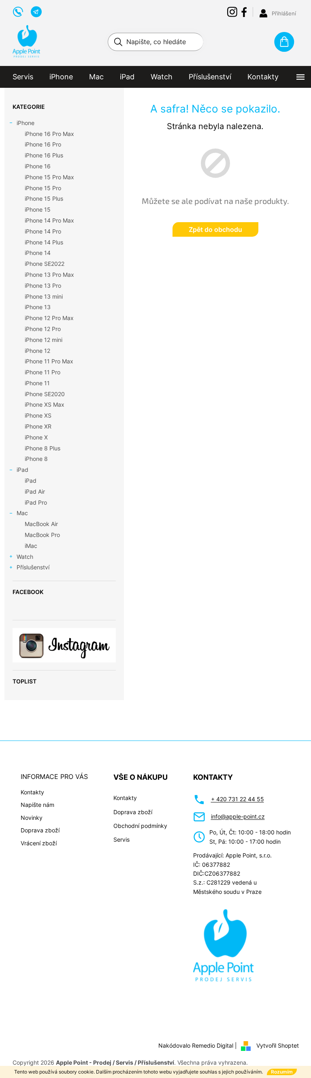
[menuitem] (22, 77)
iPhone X (36, 437)
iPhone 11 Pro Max (49, 361)
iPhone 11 (37, 383)
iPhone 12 (37, 350)
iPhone (25, 122)
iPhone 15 (38, 209)
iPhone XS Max (44, 404)
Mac (22, 512)
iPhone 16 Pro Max (49, 133)
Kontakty (32, 792)
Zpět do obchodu (215, 229)
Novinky (32, 817)
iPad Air (35, 491)
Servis (121, 839)
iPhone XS (38, 415)
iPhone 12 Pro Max (49, 317)
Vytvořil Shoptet (277, 1045)
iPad (22, 469)
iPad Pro (36, 502)
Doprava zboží (40, 830)
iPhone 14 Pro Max (49, 220)
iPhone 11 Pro (42, 372)
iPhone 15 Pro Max (49, 177)
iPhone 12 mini (43, 339)
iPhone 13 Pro (43, 285)
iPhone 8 (36, 458)
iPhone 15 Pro (43, 188)
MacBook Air (41, 523)
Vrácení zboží (39, 843)
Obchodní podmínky (140, 825)
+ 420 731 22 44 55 (237, 799)
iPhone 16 (38, 166)
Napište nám (37, 804)
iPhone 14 (38, 252)
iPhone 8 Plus (42, 448)
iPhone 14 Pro (43, 231)
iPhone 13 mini (44, 296)
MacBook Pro (42, 534)
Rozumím (282, 1072)
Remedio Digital (212, 1045)
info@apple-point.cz (238, 816)
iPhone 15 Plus (44, 198)
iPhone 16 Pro (43, 144)
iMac (31, 545)
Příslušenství (33, 567)
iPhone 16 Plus (44, 155)
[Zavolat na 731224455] (22, 11)
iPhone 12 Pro (43, 328)
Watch (25, 556)
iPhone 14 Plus (44, 242)
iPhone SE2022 (44, 263)
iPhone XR (38, 426)
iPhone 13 (38, 306)
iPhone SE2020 (45, 393)
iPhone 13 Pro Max (49, 274)
